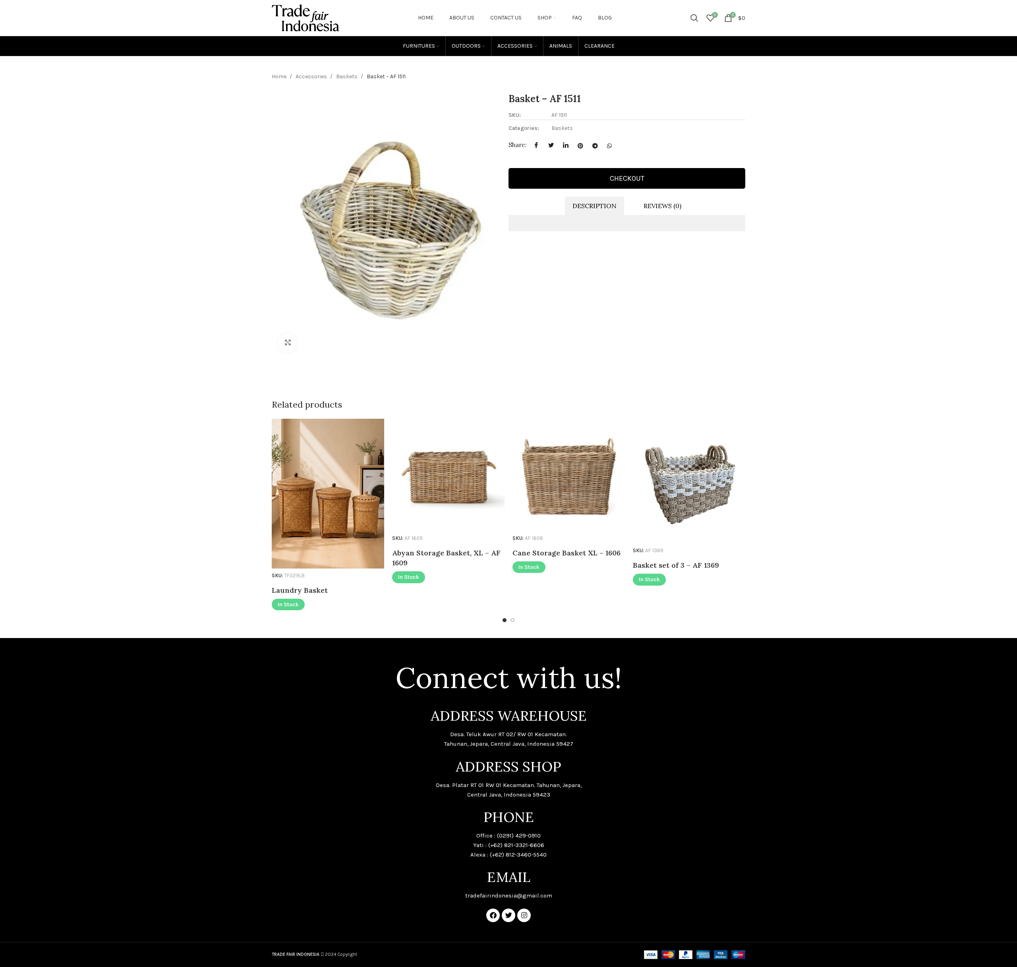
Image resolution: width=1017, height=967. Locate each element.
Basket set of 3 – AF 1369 (676, 565)
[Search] (694, 18)
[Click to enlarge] (288, 343)
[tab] (594, 206)
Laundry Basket (300, 590)
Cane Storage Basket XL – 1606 (566, 552)
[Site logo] (305, 17)
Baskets (347, 76)
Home (280, 76)
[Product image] (328, 494)
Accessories (312, 76)
